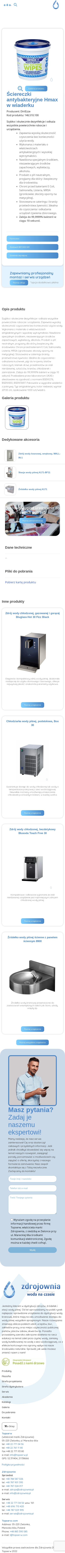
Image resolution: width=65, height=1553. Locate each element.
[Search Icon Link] (15, 4)
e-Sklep (11, 1426)
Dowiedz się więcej (18, 255)
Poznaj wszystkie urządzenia (32, 1042)
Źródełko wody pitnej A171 (32, 489)
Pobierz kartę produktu (20, 582)
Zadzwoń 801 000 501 (20, 247)
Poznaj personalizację (32, 520)
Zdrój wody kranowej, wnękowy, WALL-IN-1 (39, 455)
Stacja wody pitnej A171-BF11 (34, 472)
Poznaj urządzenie (32, 705)
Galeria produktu (36, 88)
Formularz (14, 238)
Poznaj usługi (19, 282)
